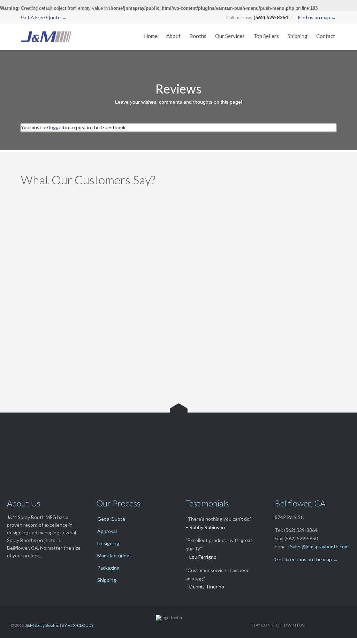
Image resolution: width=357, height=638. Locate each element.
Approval (107, 531)
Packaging (108, 568)
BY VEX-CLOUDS (77, 625)
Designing (108, 543)
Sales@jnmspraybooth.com (319, 546)
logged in (59, 127)
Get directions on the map (303, 559)
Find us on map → (317, 17)
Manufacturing (113, 555)
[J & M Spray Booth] (46, 37)
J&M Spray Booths (42, 625)
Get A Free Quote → (44, 17)
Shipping (106, 580)
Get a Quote (111, 519)
